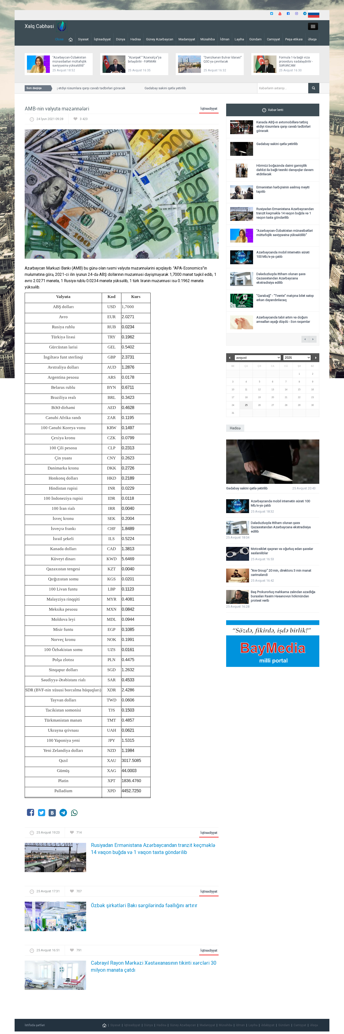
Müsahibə (207, 39)
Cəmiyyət (273, 39)
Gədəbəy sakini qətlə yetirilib (156, 88)
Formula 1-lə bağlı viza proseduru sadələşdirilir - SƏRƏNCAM (296, 61)
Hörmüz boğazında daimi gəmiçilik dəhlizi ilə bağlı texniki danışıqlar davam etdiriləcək (285, 170)
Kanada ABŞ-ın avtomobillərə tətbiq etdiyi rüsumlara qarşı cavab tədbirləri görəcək (283, 126)
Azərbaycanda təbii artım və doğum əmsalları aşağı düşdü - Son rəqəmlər (283, 319)
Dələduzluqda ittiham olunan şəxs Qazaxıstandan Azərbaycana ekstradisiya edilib (280, 278)
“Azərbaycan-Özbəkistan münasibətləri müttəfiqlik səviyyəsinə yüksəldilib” (69, 61)
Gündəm (255, 39)
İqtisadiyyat (102, 39)
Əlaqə (312, 39)
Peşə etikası (294, 39)
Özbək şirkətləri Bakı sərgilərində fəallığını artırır (144, 905)
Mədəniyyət (187, 39)
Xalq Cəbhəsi (39, 26)
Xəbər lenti (275, 110)
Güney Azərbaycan (159, 39)
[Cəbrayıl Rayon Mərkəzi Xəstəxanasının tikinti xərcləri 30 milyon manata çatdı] (55, 976)
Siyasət (83, 39)
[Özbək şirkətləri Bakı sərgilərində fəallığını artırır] (55, 917)
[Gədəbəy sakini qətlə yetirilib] (272, 461)
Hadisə (135, 39)
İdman (224, 39)
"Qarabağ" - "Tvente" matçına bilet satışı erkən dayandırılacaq (285, 298)
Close (59, 39)
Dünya (120, 39)
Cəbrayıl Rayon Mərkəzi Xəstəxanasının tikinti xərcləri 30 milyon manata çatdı (153, 966)
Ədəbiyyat (267, 1025)
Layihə (239, 39)
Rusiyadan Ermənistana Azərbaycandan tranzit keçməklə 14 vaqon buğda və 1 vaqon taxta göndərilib (153, 848)
